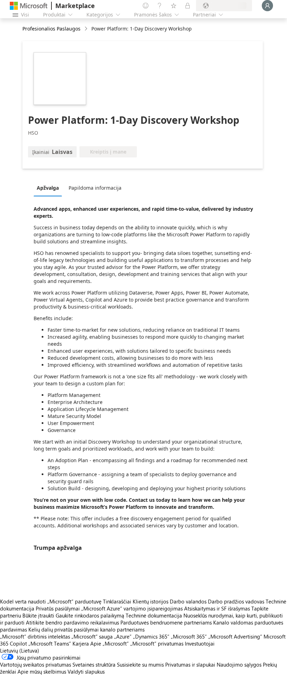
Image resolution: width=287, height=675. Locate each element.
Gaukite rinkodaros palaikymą (90, 615)
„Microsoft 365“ (189, 636)
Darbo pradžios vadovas (236, 601)
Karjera (80, 643)
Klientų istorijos (150, 601)
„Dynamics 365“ (151, 636)
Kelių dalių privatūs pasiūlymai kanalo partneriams (86, 629)
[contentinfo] (86, 29)
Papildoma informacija (95, 187)
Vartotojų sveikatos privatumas (35, 664)
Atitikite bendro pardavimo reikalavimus (72, 622)
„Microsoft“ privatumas (156, 643)
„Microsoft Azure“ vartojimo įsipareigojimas (132, 608)
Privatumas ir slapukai (190, 664)
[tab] (49, 187)
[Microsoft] (29, 6)
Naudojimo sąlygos (239, 664)
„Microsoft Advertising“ (235, 636)
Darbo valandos (188, 601)
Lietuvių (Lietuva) (19, 650)
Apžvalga (48, 187)
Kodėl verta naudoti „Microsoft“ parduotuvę (51, 601)
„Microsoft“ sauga (92, 636)
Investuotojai (200, 643)
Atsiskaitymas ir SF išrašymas (217, 608)
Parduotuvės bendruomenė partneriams (166, 622)
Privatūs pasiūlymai (58, 608)
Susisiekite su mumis (140, 664)
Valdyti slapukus (86, 671)
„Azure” (123, 636)
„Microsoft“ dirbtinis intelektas (35, 636)
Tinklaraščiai (117, 601)
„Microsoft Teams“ (49, 643)
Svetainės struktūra (93, 664)
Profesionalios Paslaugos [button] (51, 28)
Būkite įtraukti (38, 615)
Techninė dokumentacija (154, 615)
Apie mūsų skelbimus (42, 671)
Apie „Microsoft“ (109, 643)
